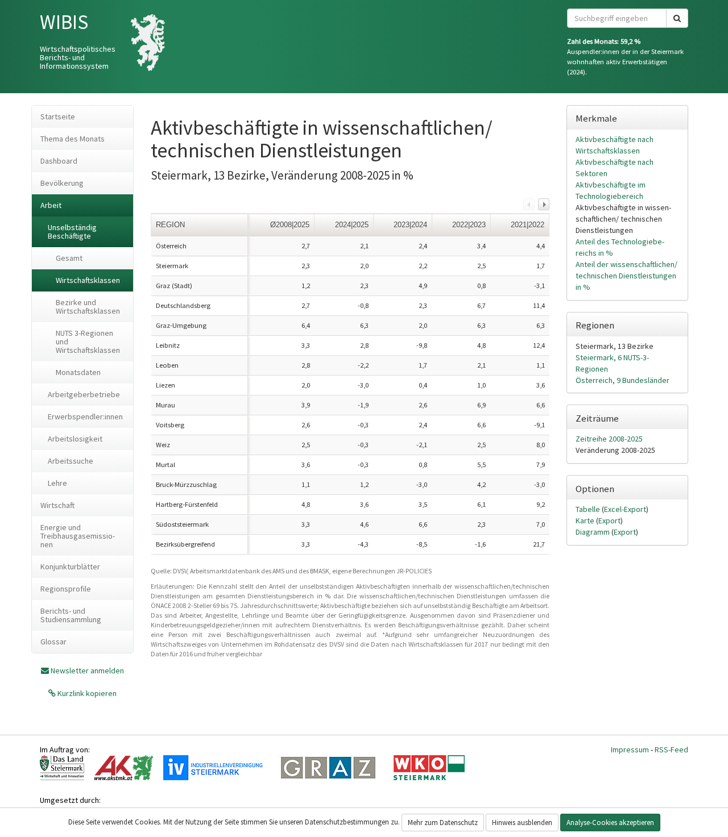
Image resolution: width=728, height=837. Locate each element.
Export (609, 520)
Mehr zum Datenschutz (443, 822)
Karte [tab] (586, 520)
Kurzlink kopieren (86, 693)
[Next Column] (543, 204)
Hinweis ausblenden (522, 822)
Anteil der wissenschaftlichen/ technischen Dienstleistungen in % (626, 275)
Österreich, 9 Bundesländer (622, 380)
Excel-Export (625, 509)
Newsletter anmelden (87, 670)
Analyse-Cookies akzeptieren (610, 822)
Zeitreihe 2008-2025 (609, 439)
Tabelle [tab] (589, 509)
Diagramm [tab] (593, 532)
